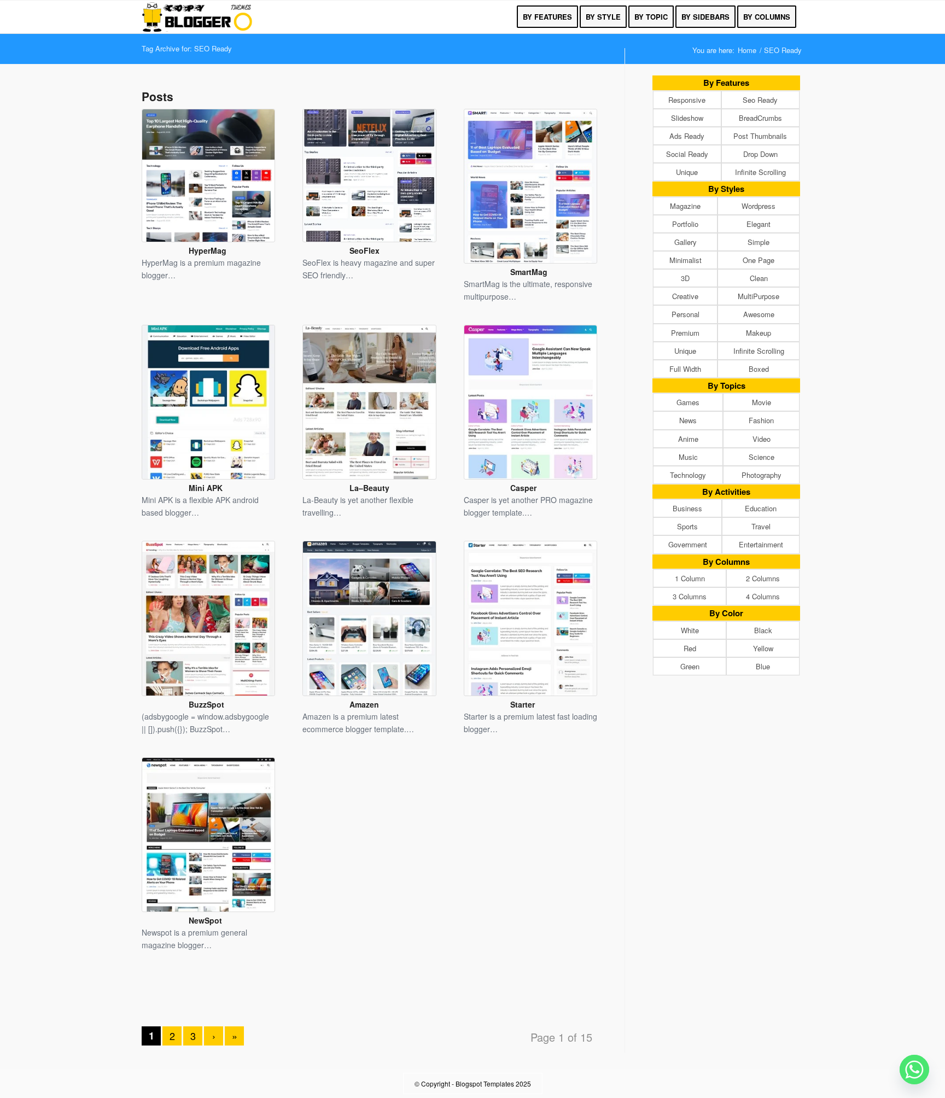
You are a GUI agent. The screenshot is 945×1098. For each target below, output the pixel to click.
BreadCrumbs (760, 118)
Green (689, 666)
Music (688, 457)
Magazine (685, 206)
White (690, 630)
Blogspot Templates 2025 (493, 1083)
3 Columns (690, 596)
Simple (758, 242)
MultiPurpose (758, 296)
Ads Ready (686, 136)
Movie (761, 402)
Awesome (758, 314)
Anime (688, 439)
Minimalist (685, 260)
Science (761, 457)
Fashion (761, 420)
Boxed (759, 369)
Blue (763, 666)
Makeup (758, 333)
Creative (685, 296)
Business (687, 508)
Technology (688, 475)
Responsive (686, 100)
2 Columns (763, 578)
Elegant (758, 224)
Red (690, 648)
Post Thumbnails (760, 136)
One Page (758, 260)
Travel (761, 526)
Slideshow (687, 118)
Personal (685, 314)
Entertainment (761, 544)
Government (687, 544)
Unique (687, 172)
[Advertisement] (370, 998)
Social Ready (687, 154)
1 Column (690, 578)
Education (761, 508)
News (688, 420)
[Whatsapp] (914, 1069)
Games (687, 402)
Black (763, 630)
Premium (685, 333)
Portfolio (685, 224)
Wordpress (758, 206)
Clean (759, 278)
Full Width (685, 369)
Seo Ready (760, 100)
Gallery (685, 242)
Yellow (763, 648)
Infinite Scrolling (760, 172)
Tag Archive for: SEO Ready (187, 48)
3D (685, 278)
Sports (687, 526)
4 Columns (763, 596)
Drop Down (760, 154)
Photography (761, 475)
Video (761, 439)
